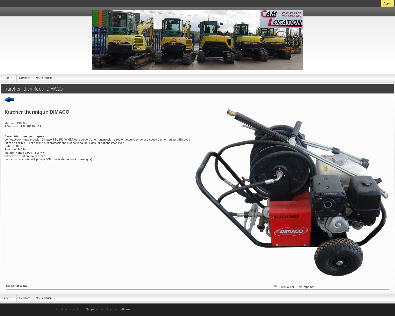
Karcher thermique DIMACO (34, 89)
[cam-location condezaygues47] (197, 68)
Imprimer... (309, 286)
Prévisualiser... (287, 286)
